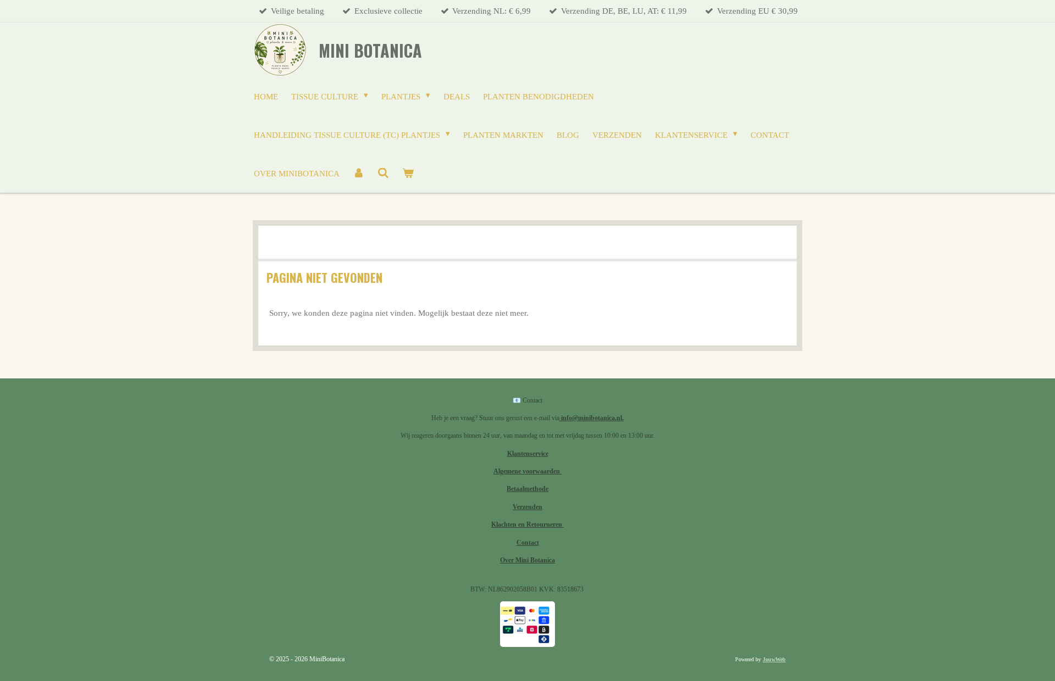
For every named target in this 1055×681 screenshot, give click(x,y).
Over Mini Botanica (527, 560)
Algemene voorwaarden (527, 471)
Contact (528, 542)
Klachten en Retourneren (527, 524)
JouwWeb (774, 659)
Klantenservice (527, 453)
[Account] (358, 173)
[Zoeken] (383, 173)
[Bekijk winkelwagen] (408, 173)
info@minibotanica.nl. (591, 418)
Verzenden (527, 507)
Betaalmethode (527, 489)
